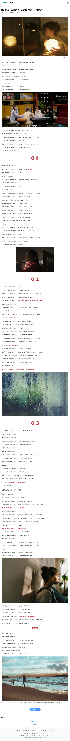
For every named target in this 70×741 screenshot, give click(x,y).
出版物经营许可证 (26, 737)
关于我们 (19, 730)
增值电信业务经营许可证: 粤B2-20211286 (39, 737)
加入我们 (32, 730)
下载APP (38, 730)
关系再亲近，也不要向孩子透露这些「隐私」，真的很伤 (21, 10)
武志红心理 (7, 3)
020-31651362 (48, 735)
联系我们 (25, 730)
